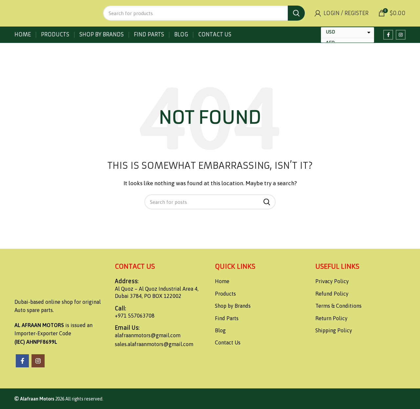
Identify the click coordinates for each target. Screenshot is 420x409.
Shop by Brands (233, 306)
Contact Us (228, 342)
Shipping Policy (333, 330)
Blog (220, 330)
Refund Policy (331, 294)
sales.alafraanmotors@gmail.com (154, 344)
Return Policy (331, 318)
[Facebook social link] (388, 35)
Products (225, 294)
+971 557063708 (135, 316)
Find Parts (227, 318)
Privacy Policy (332, 281)
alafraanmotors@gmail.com (147, 335)
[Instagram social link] (401, 35)
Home (222, 281)
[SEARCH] (296, 13)
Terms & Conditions (338, 306)
